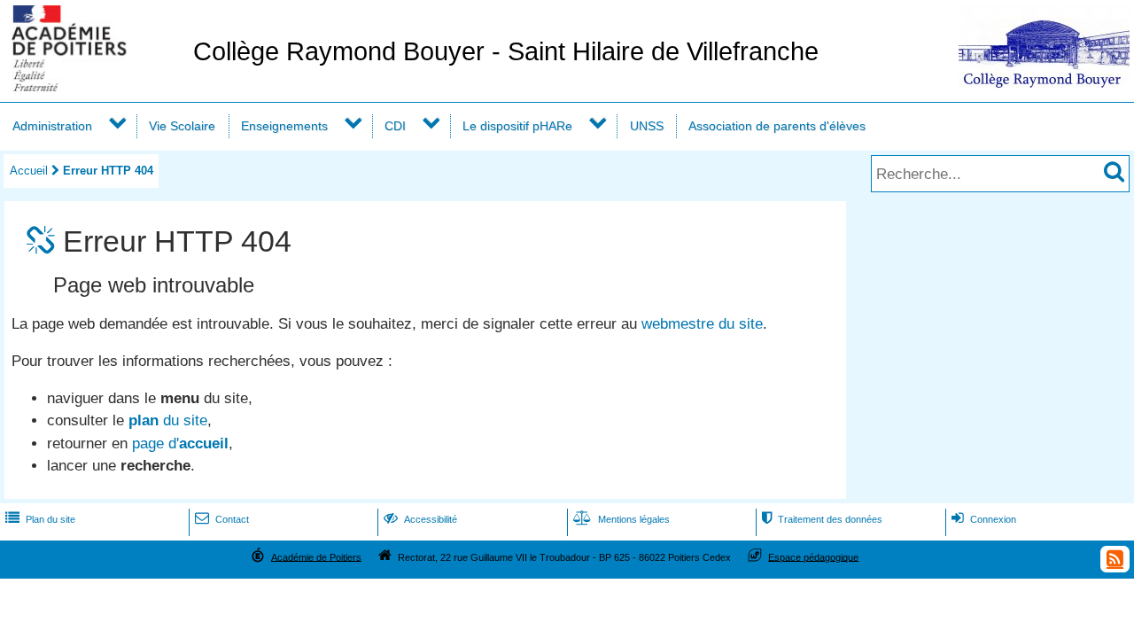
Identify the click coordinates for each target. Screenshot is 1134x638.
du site (167, 420)
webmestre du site (702, 323)
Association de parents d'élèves (777, 126)
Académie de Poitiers (316, 556)
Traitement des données (822, 519)
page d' (180, 443)
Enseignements (284, 126)
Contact (222, 519)
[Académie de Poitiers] (93, 86)
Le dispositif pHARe (517, 126)
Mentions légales (621, 519)
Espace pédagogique (813, 556)
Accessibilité (420, 519)
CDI (395, 126)
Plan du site (40, 519)
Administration (52, 126)
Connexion (983, 519)
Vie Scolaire (182, 126)
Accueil (29, 170)
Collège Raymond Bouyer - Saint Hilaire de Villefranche (506, 51)
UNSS (647, 126)
